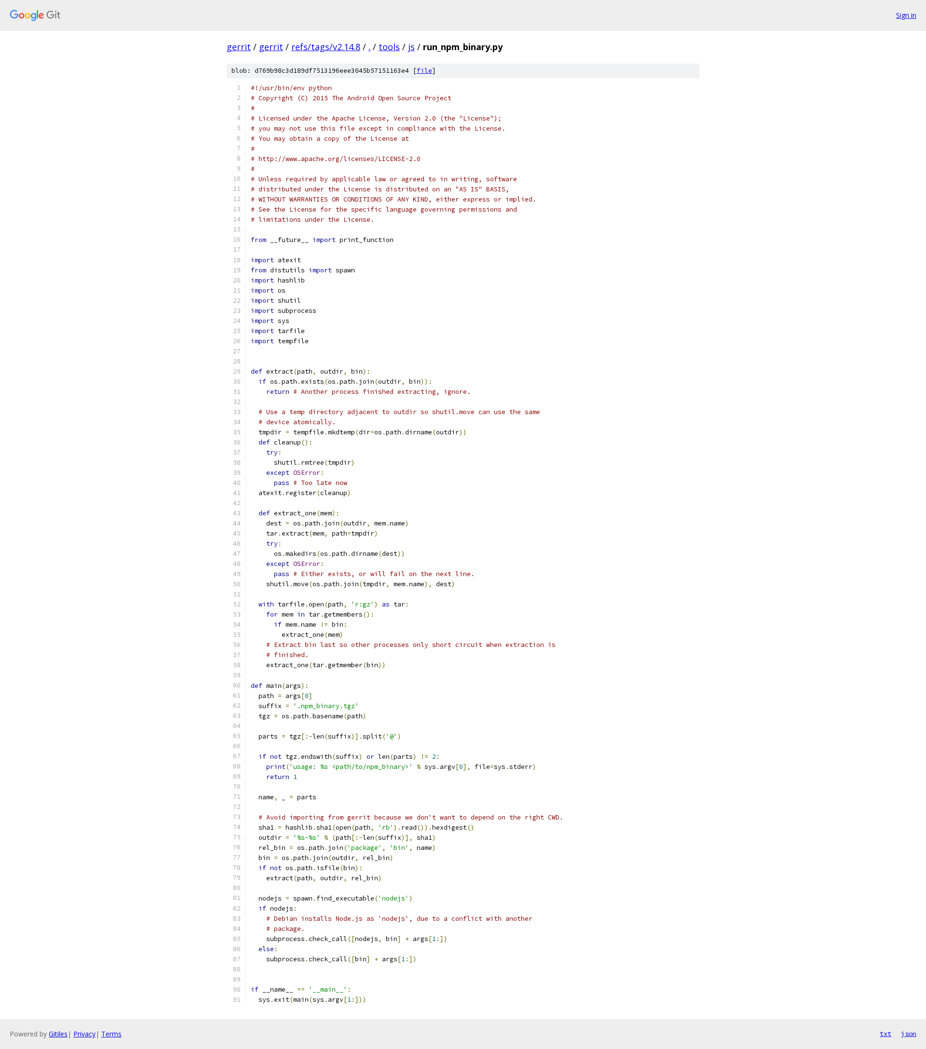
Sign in (906, 15)
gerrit (239, 47)
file (424, 71)
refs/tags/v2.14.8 (325, 47)
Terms (111, 1033)
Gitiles (58, 1033)
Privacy (84, 1033)
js (411, 47)
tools (389, 47)
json (908, 1033)
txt (885, 1033)
